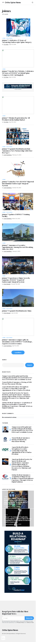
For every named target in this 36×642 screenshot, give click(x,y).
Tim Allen (7, 506)
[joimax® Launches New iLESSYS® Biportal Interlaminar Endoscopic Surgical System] (18, 169)
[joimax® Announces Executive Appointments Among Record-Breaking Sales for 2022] (18, 232)
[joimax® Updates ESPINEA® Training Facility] (18, 201)
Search (4, 359)
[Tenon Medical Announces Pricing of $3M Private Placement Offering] (5, 440)
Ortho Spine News (13, 2)
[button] (3, 2)
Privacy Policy (20, 622)
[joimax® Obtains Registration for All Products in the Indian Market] (18, 105)
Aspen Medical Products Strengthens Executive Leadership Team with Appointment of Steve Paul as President (16, 388)
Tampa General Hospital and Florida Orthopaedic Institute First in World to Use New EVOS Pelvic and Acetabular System (17, 377)
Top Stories (9, 38)
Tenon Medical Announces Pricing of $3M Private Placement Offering (17, 383)
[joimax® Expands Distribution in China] (18, 298)
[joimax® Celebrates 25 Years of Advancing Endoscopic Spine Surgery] (18, 27)
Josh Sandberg (9, 524)
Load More (18, 352)
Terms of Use (30, 622)
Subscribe (29, 618)
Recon (6, 514)
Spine (4, 38)
